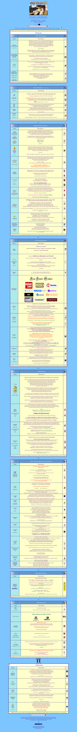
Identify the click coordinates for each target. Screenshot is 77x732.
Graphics (23, 30)
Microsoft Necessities (44, 30)
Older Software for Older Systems (41, 614)
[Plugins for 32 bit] (64, 195)
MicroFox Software (38, 219)
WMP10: (47, 588)
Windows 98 (34, 591)
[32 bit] (64, 190)
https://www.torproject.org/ (45, 452)
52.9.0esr (36, 415)
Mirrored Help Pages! (41, 519)
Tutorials (41, 141)
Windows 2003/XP (47, 591)
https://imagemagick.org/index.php (42, 210)
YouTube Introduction (43, 488)
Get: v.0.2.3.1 (15, 549)
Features (44, 709)
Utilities (39, 30)
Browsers (36, 30)
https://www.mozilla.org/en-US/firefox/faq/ (43, 411)
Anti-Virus (16, 30)
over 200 (48, 203)
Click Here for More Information (41, 629)
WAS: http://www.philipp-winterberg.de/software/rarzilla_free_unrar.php (45, 117)
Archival (20, 30)
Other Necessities (52, 30)
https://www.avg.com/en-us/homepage (43, 69)
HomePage (36, 488)
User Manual (41, 140)
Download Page (43, 325)
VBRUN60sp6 (40, 583)
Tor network (38, 437)
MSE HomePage (41, 48)
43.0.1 (43, 418)
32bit (34, 433)
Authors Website (48, 195)
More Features (35, 475)
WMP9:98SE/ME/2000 (40, 588)
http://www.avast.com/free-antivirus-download (43, 59)
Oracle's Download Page (37, 609)
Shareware (44, 21)
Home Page (40, 152)
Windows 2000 (39, 591)
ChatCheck (50, 154)
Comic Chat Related (62, 30)
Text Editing (28, 30)
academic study (31, 382)
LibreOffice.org (52, 320)
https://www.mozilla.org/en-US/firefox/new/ (43, 410)
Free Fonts (32, 30)
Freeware (36, 21)
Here (43, 232)
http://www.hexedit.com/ (47, 310)
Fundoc (41, 709)
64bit (37, 433)
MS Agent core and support (37, 231)
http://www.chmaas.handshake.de (44, 361)
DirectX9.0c (33, 588)
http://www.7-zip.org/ (44, 101)
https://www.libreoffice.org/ (44, 324)
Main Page (38, 560)
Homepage (43, 552)
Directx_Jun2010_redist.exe (37, 594)
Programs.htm (55, 28)
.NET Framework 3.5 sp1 (50, 594)
